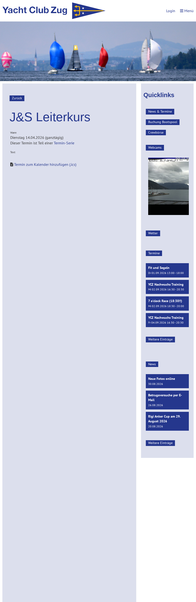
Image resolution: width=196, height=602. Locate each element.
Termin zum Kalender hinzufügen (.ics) (45, 164)
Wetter (153, 233)
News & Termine (160, 111)
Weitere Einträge (160, 339)
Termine (154, 253)
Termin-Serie (64, 143)
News (152, 364)
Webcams (155, 147)
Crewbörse (155, 132)
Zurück (17, 98)
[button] (167, 270)
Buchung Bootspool (162, 122)
